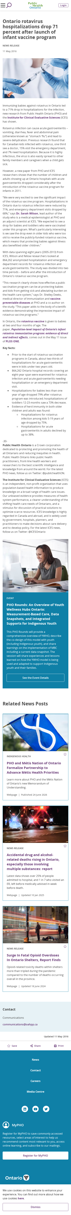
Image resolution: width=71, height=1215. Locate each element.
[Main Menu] (3, 5)
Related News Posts (25, 704)
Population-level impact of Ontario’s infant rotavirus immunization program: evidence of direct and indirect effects (35, 333)
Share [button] (37, 1045)
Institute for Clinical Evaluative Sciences (34, 117)
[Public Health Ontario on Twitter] (46, 1109)
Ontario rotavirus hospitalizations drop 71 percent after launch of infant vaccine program (30, 29)
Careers (35, 1081)
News (35, 1060)
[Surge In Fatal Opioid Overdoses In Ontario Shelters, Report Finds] (35, 924)
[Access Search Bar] (9, 5)
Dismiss (35, 1207)
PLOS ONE (12, 341)
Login (63, 5)
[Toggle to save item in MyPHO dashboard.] (65, 754)
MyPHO (18, 1125)
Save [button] (14, 1045)
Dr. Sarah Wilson (27, 213)
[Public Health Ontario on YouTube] (35, 1109)
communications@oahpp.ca (20, 1024)
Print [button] (60, 1045)
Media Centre (35, 1091)
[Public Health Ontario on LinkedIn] (25, 1109)
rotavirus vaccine (33, 321)
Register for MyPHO (35, 1155)
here (21, 1198)
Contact (35, 1070)
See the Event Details (35, 678)
